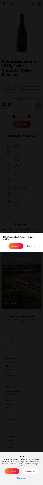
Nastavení (21, 478)
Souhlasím (16, 246)
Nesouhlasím (29, 471)
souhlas (30, 460)
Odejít (29, 246)
